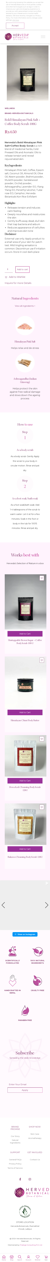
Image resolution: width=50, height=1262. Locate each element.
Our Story (15, 1136)
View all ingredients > (25, 306)
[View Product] (25, 604)
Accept (15, 25)
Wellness (10, 108)
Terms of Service (15, 1168)
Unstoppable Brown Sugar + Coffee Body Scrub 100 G (25, 642)
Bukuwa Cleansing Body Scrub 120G (25, 857)
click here (15, 20)
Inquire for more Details (18, 283)
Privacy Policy (15, 1164)
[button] (15, 277)
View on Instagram (26, 934)
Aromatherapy (34, 1138)
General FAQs (15, 1159)
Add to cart (22, 269)
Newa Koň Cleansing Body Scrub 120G (25, 789)
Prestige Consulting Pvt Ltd (31, 1245)
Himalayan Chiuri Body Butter (25, 720)
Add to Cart (25, 634)
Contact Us (35, 1159)
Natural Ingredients (15, 1141)
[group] (25, 905)
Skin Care (34, 1134)
